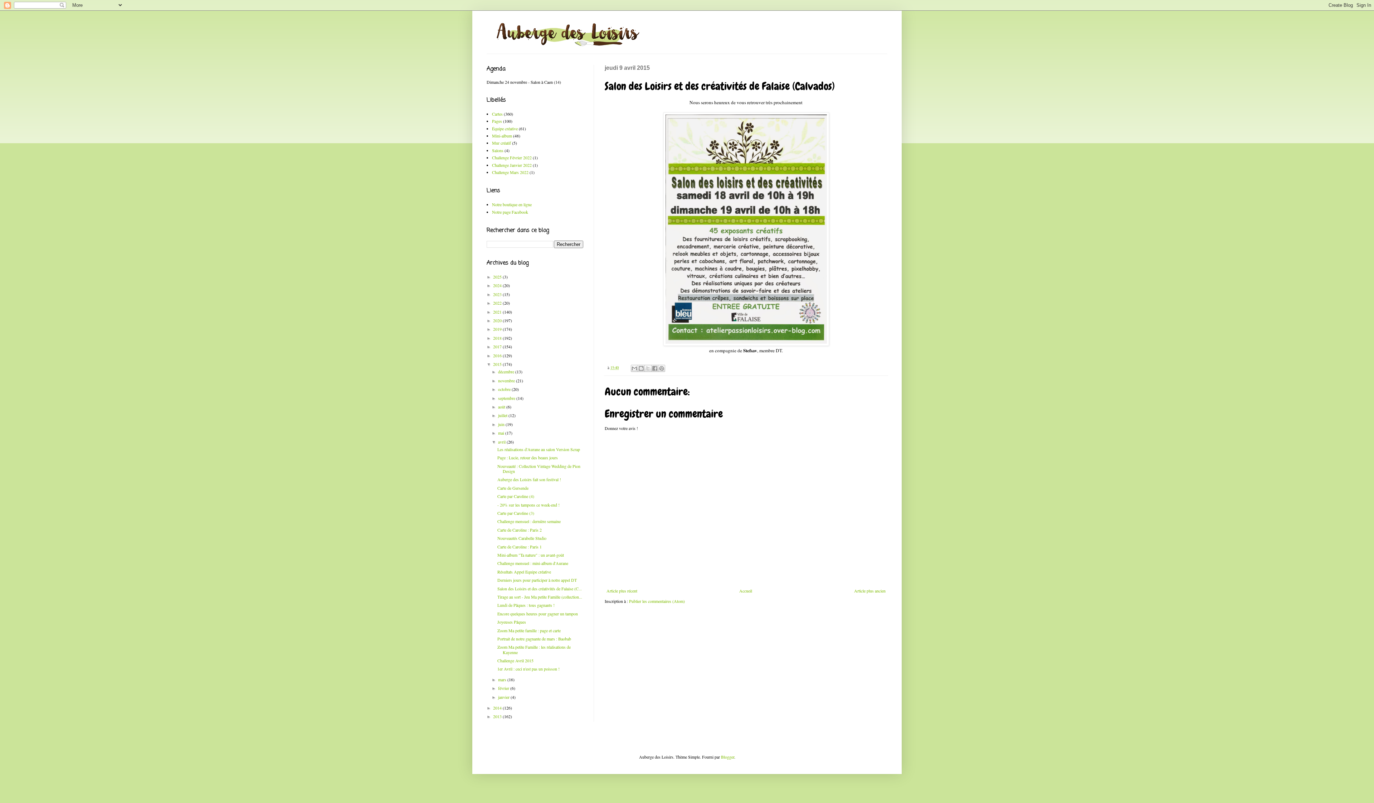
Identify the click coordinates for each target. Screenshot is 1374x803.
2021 (498, 312)
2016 (498, 355)
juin (502, 424)
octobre (505, 389)
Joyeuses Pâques (511, 622)
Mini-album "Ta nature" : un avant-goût (530, 555)
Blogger (727, 757)
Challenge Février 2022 (512, 157)
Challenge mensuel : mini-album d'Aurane (532, 563)
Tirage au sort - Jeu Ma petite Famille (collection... (539, 597)
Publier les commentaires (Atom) (657, 601)
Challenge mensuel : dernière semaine (529, 521)
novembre (507, 380)
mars (502, 679)
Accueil (745, 591)
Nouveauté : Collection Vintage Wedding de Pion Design (538, 468)
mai (501, 433)
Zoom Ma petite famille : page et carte (529, 630)
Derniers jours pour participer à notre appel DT (537, 580)
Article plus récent (621, 591)
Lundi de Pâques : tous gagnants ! (526, 605)
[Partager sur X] (648, 368)
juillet (503, 415)
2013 (498, 716)
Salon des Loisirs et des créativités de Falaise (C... (539, 588)
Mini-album (502, 136)
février (504, 688)
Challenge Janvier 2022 (512, 165)
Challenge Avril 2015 (515, 660)
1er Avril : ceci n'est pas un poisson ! (528, 669)
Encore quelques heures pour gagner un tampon (537, 613)
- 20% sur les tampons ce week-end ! (528, 505)
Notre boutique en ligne (512, 204)
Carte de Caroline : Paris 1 (519, 547)
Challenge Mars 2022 (510, 172)
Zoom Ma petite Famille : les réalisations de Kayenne (534, 649)
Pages (497, 121)
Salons (497, 150)
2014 (498, 708)
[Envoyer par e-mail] (634, 368)
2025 (498, 277)
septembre (507, 398)
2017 (498, 346)
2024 (498, 285)
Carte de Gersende (512, 488)
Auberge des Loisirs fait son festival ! (529, 479)
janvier (504, 697)
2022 (498, 303)
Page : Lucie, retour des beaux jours (527, 457)
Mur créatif (501, 143)
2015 (498, 364)
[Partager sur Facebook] (654, 368)
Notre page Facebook (510, 212)
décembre (506, 371)
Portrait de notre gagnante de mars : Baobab (534, 639)
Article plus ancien (870, 591)
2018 (498, 338)
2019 (498, 329)
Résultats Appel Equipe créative (524, 572)
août (502, 407)
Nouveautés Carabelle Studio (521, 538)
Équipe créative (505, 128)
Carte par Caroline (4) (515, 496)
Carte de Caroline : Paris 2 (519, 530)
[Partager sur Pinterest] (661, 368)
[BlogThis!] (641, 368)
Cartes (497, 114)
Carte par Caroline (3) (515, 513)
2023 (498, 294)
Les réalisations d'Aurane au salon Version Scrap (538, 449)
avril (502, 442)
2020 (498, 320)
